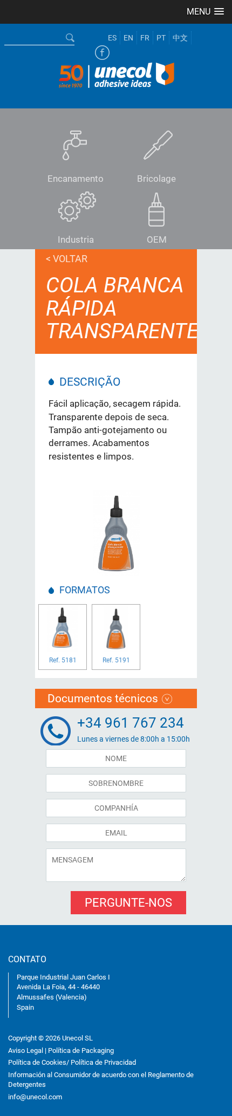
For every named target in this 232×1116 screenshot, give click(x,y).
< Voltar (66, 258)
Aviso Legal (25, 1050)
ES (112, 37)
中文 (180, 37)
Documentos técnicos (102, 698)
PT (161, 37)
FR (144, 37)
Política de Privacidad (103, 1062)
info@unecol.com (35, 1097)
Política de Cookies (37, 1062)
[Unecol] (116, 74)
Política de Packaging (81, 1050)
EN (128, 37)
